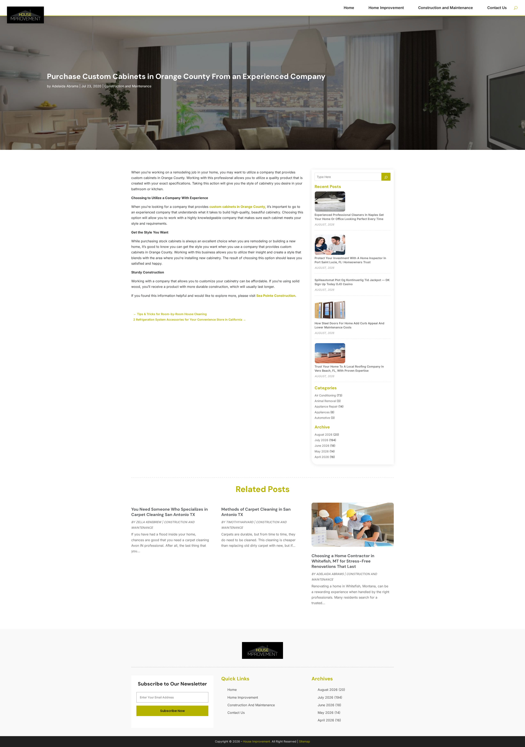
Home (349, 8)
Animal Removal (325, 401)
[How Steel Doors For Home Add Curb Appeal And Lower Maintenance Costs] (330, 310)
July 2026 (321, 440)
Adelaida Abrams (65, 86)
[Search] (386, 177)
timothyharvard (239, 522)
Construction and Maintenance (445, 8)
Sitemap (304, 741)
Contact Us (497, 8)
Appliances (322, 412)
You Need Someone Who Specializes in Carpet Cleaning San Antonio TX (169, 512)
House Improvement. (257, 741)
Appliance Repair (326, 406)
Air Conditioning (325, 395)
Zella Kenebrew (148, 522)
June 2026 (322, 445)
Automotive (322, 417)
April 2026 (322, 457)
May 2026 (322, 451)
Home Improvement (386, 8)
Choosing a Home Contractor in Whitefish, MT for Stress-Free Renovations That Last (343, 561)
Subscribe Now (172, 710)
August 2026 (323, 434)
